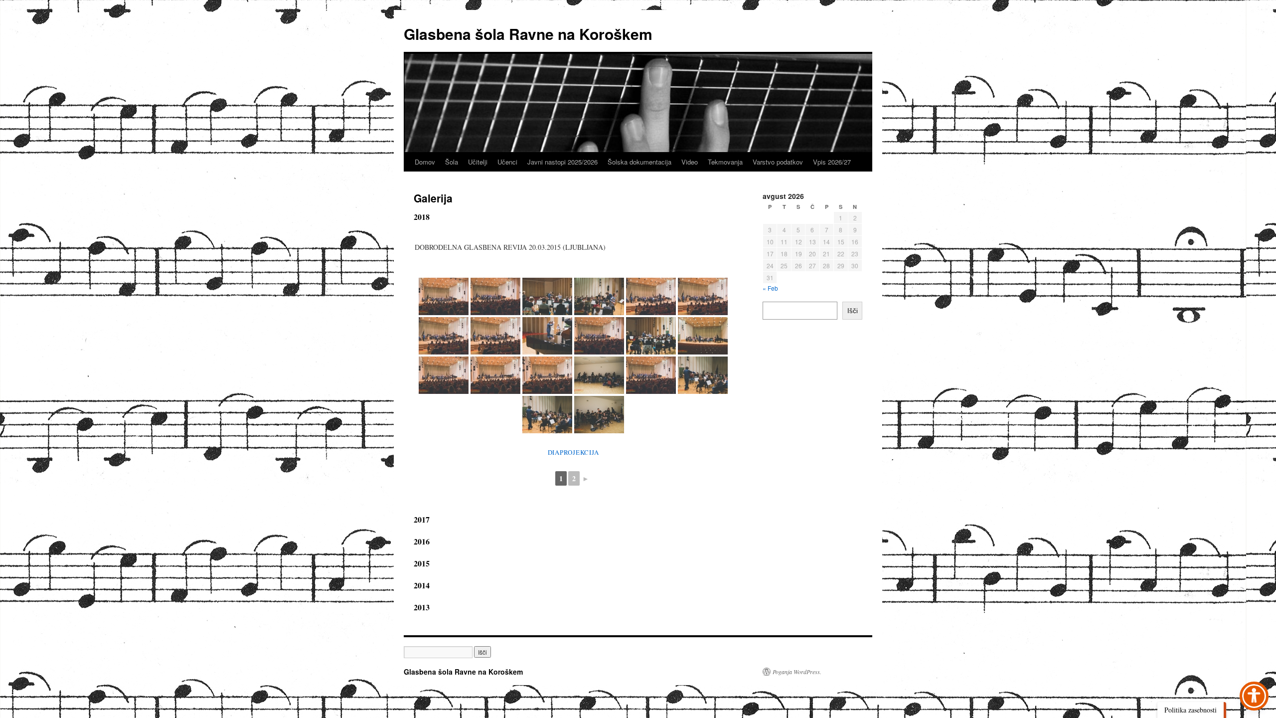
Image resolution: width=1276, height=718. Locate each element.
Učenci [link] (507, 162)
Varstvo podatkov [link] (778, 162)
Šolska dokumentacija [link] (639, 162)
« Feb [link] (770, 288)
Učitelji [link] (477, 162)
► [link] (585, 478)
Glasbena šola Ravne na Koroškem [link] (528, 33)
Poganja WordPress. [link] (797, 672)
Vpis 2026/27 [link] (832, 162)
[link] (444, 296)
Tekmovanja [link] (725, 162)
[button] (482, 652)
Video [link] (689, 162)
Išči (852, 311)
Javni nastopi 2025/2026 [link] (562, 162)
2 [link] (574, 478)
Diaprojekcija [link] (573, 452)
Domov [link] (425, 162)
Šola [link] (451, 162)
